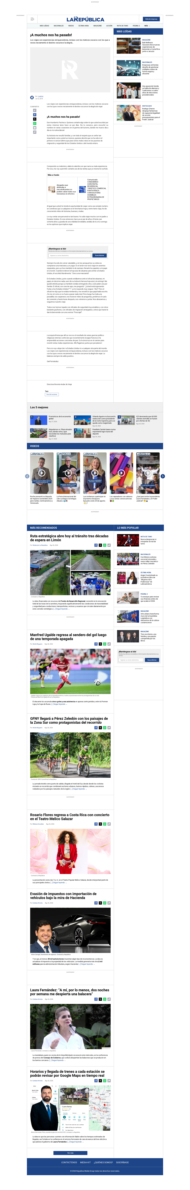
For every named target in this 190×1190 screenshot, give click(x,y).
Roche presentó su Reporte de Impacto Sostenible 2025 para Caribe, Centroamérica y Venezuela (41, 499)
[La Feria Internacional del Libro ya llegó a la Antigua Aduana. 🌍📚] (68, 473)
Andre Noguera (37, 644)
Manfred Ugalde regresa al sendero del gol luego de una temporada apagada (68, 637)
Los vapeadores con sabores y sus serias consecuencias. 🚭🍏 (121, 498)
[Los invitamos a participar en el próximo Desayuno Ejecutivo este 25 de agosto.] (95, 473)
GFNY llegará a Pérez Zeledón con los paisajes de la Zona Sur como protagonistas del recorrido (69, 721)
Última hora (146, 572)
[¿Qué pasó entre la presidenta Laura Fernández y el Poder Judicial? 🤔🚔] (148, 473)
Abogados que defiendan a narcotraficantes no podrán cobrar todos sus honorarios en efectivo (66, 189)
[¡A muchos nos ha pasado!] (70, 69)
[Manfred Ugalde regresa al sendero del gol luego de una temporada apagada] (70, 671)
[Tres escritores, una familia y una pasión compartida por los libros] (128, 636)
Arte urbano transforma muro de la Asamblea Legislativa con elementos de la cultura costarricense (150, 618)
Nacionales (147, 62)
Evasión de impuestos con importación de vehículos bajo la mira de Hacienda (63, 896)
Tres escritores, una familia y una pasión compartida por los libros (148, 637)
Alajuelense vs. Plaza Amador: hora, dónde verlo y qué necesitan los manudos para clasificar (60, 432)
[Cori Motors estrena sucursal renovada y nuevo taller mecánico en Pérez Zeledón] (128, 559)
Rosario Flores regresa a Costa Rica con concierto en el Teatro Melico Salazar (69, 817)
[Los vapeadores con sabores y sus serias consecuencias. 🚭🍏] (121, 473)
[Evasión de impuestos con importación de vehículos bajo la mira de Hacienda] (70, 930)
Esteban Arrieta (38, 903)
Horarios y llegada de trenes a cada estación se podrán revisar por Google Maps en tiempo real (67, 1074)
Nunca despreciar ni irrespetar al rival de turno (148, 541)
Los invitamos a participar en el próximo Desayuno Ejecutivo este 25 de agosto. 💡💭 (94, 499)
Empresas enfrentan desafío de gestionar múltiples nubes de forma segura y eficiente (150, 69)
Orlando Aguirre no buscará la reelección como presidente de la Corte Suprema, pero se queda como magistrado (104, 419)
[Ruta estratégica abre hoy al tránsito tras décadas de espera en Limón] (70, 572)
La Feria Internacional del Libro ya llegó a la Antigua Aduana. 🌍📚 (66, 498)
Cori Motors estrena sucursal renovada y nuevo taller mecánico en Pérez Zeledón (149, 560)
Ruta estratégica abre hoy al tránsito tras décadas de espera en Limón (69, 538)
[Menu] (33, 19)
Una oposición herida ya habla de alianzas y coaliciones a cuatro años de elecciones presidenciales (150, 90)
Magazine (146, 40)
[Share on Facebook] (34, 114)
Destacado (147, 106)
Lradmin (40, 96)
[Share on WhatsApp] (34, 123)
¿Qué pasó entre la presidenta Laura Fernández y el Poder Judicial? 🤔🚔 (148, 498)
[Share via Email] (34, 127)
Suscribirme (99, 255)
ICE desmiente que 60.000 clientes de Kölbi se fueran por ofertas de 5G (146, 418)
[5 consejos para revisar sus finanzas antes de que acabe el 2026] (128, 597)
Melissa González (38, 824)
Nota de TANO (146, 537)
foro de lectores (52, 394)
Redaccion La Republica (40, 545)
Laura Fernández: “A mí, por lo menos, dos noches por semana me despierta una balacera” (69, 992)
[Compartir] (34, 132)
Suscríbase (122, 1162)
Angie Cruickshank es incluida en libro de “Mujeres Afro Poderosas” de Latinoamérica (149, 579)
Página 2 (144, 594)
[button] (151, 19)
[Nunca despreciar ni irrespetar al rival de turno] (128, 540)
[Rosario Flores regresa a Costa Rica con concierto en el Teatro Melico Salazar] (70, 851)
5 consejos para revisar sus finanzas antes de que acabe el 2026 (150, 599)
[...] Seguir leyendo (60, 609)
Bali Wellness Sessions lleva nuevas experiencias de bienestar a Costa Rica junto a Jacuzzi (151, 47)
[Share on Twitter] (34, 119)
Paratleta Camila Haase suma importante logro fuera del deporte (104, 431)
